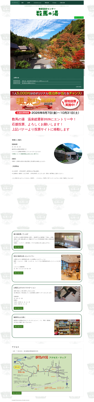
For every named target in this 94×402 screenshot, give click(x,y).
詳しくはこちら (18, 247)
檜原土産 (47, 2)
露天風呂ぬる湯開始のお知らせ (28, 83)
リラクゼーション (37, 2)
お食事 (28, 2)
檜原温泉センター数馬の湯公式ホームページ (47, 11)
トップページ (15, 2)
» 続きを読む (78, 86)
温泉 (22, 2)
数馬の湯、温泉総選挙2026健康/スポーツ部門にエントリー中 (35, 81)
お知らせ (16, 77)
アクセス (54, 2)
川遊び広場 (62, 2)
